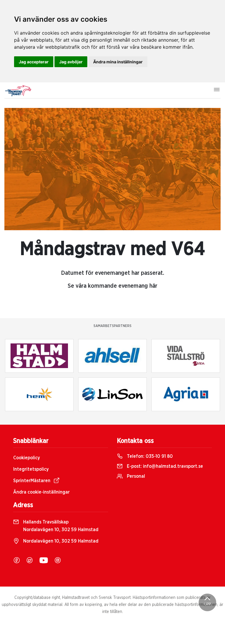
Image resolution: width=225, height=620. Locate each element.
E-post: (164, 466)
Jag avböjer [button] (71, 61)
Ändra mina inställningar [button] (118, 61)
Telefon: (149, 456)
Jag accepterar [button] (34, 61)
